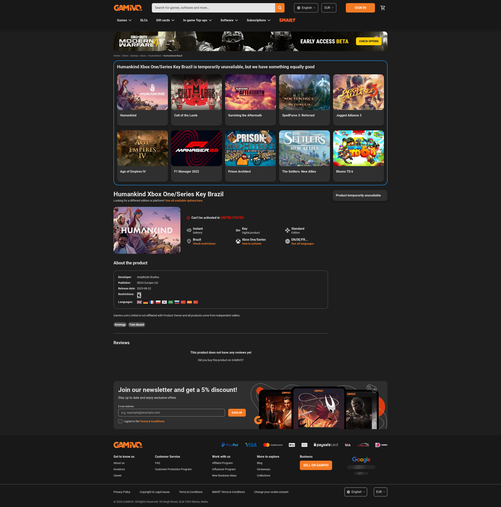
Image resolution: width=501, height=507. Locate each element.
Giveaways (263, 469)
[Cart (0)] (382, 8)
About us (119, 463)
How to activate (251, 243)
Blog (259, 463)
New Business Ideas (224, 475)
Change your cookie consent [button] (271, 491)
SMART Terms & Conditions (228, 491)
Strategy (120, 324)
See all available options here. (184, 200)
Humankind (154, 55)
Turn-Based (136, 324)
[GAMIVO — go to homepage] (128, 8)
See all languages (302, 243)
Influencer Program (224, 469)
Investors (119, 469)
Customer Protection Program (173, 469)
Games (134, 55)
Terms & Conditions (152, 421)
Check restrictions (204, 243)
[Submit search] (280, 8)
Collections (263, 475)
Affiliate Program (222, 463)
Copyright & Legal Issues (155, 491)
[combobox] (213, 8)
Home (117, 55)
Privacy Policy (122, 491)
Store (125, 55)
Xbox (143, 55)
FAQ (157, 463)
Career (118, 475)
